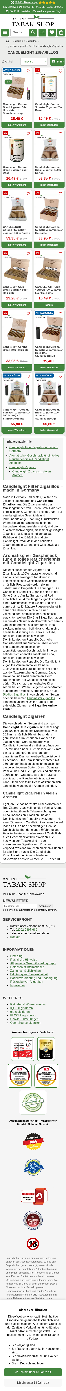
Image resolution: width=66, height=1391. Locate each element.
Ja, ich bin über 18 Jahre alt (33, 1372)
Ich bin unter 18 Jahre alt (33, 1382)
